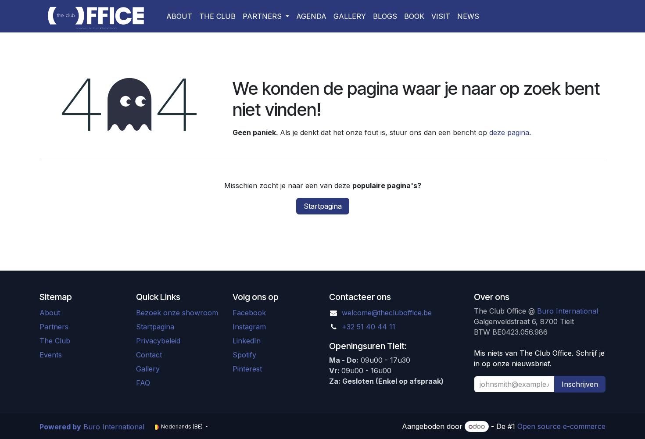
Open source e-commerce (561, 426)
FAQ (143, 382)
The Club (55, 340)
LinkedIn (247, 340)
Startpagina (323, 206)
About (49, 312)
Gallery (148, 368)
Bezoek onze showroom (177, 312)
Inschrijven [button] (580, 384)
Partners (53, 326)
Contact (149, 354)
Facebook (249, 312)
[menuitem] (179, 16)
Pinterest (248, 368)
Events (50, 354)
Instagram (249, 326)
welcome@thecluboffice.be (387, 312)
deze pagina (509, 132)
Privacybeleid (158, 340)
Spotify (244, 354)
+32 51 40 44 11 (368, 326)
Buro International (567, 311)
